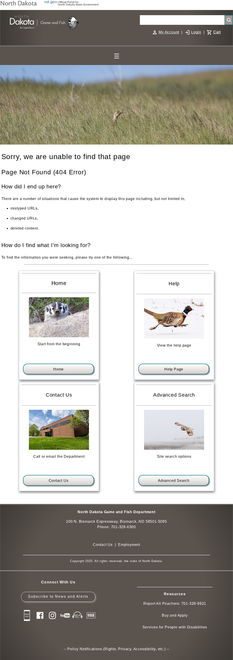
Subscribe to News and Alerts (58, 596)
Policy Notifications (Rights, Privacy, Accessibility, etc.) (116, 649)
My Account (169, 32)
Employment (129, 545)
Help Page (173, 369)
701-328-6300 (123, 527)
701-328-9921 (193, 603)
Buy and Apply (174, 615)
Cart (217, 32)
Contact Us (58, 480)
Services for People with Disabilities (174, 627)
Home (58, 369)
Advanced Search (174, 480)
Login (196, 32)
